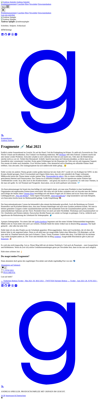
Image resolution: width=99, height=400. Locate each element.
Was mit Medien (22, 196)
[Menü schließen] (3, 10)
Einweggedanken (44, 4)
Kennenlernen (6, 138)
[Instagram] (15, 35)
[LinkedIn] (2, 35)
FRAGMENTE (9, 273)
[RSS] (2, 136)
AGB (3, 396)
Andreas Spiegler (7, 140)
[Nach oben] (2, 398)
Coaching (21, 4)
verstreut (57, 237)
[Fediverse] (9, 35)
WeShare (62, 155)
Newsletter (33, 4)
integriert (84, 224)
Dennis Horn (29, 194)
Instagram (4, 239)
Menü (4, 7)
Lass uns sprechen (8, 15)
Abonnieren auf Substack (10, 265)
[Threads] (12, 35)
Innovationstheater (58, 196)
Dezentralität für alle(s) (55, 176)
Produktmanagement (9, 4)
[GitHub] (6, 35)
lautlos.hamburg (41, 222)
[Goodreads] (49, 133)
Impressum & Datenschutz (16, 396)
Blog (27, 4)
